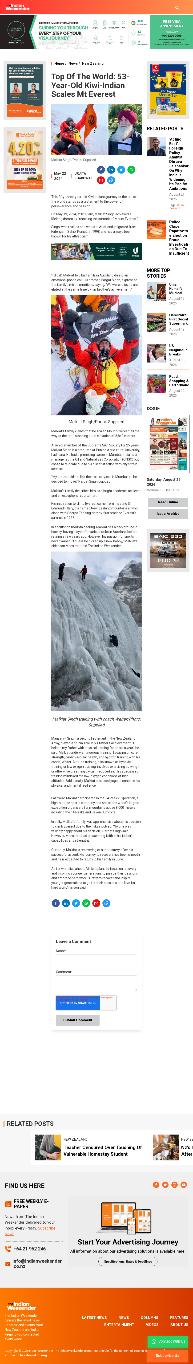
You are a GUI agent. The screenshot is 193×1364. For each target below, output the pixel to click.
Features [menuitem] (179, 1318)
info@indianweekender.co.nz (37, 1263)
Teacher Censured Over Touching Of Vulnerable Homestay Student (103, 1151)
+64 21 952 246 (30, 1249)
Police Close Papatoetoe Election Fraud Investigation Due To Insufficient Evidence (179, 240)
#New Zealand (176, 207)
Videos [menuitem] (152, 1325)
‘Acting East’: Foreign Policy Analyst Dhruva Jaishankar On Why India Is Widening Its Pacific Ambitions (179, 164)
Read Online (168, 502)
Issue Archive (168, 514)
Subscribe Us (167, 1355)
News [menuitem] (124, 1318)
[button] (101, 170)
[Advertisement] (25, 270)
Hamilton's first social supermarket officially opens (178, 323)
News (73, 63)
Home (59, 63)
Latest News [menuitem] (94, 1318)
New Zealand (93, 63)
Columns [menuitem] (149, 1318)
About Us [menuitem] (179, 1325)
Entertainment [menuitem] (119, 1325)
